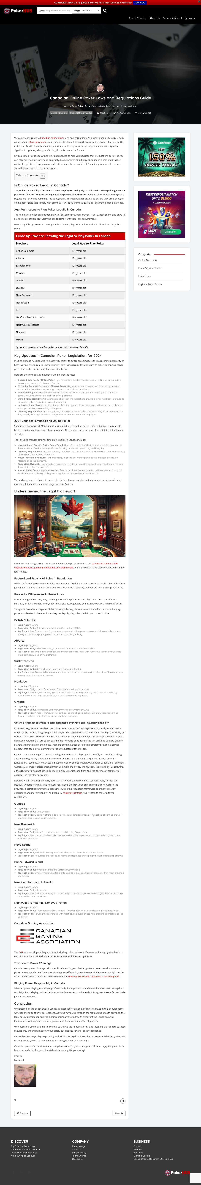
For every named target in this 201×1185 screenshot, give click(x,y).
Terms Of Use (79, 1155)
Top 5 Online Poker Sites (23, 1146)
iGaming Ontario (141, 1155)
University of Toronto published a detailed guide (93, 976)
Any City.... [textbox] (87, 10)
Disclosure (77, 1158)
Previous (23, 1113)
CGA (21, 952)
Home (65, 106)
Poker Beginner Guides (150, 268)
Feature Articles (171, 18)
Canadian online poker (52, 137)
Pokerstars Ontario (72, 792)
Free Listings (78, 1146)
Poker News (144, 276)
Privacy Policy (79, 1152)
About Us (155, 18)
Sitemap (137, 1149)
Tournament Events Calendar (25, 1149)
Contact (137, 1146)
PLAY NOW (140, 2)
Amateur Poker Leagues (23, 1155)
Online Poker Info (79, 106)
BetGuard (138, 1152)
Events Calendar (138, 18)
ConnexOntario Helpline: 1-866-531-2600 (153, 1158)
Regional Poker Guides (81, 113)
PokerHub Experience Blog (24, 1152)
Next (118, 1113)
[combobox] (86, 11)
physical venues (37, 141)
